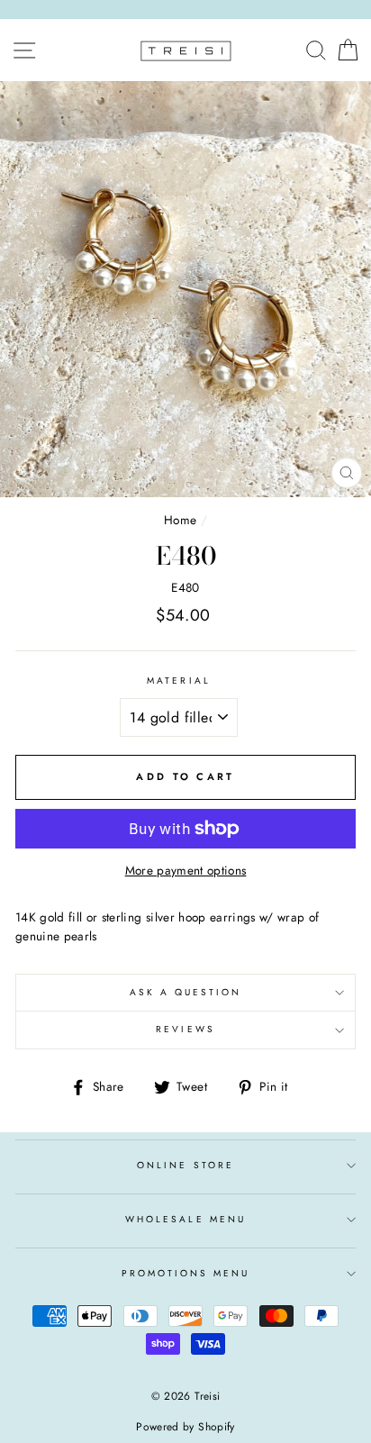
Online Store (185, 1165)
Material (178, 680)
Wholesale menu (185, 1219)
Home (180, 520)
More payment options (186, 870)
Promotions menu (186, 1273)
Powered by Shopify (185, 1427)
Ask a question (186, 992)
